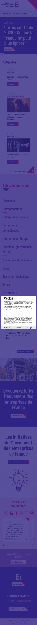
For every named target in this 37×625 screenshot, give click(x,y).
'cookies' (6, 323)
